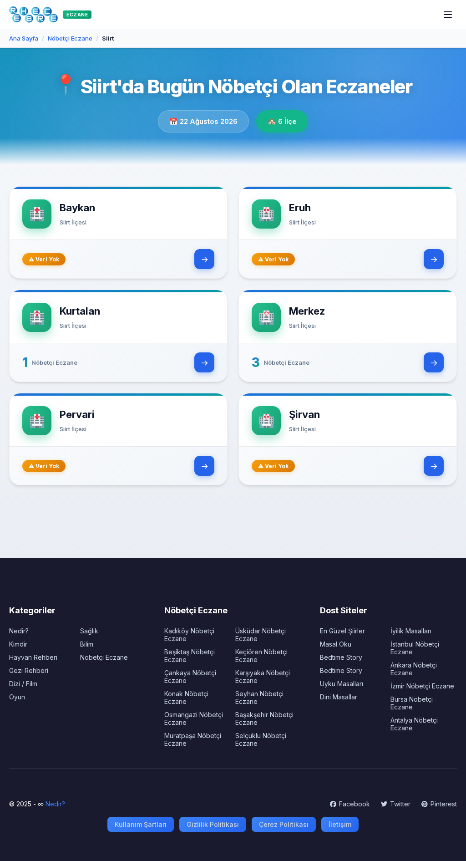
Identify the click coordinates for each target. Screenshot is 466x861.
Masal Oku (335, 644)
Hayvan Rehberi (33, 657)
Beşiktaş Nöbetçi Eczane (189, 655)
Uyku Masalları (341, 684)
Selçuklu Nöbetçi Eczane (260, 739)
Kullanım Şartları (141, 824)
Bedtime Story (341, 657)
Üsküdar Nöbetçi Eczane (260, 634)
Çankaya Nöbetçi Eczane (190, 676)
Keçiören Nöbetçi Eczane (261, 655)
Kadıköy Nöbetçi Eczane (189, 634)
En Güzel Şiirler (342, 631)
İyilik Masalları (410, 631)
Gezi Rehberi (28, 670)
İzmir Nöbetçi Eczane (422, 686)
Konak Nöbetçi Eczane (186, 697)
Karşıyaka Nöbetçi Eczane (262, 676)
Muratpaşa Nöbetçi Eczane (192, 739)
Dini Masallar (338, 697)
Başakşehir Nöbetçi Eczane (264, 718)
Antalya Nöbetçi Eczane (414, 724)
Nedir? (19, 631)
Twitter (400, 804)
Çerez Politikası (284, 824)
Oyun (17, 697)
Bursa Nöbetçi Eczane (411, 703)
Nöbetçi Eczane (104, 657)
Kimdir (18, 644)
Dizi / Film (23, 684)
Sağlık (89, 631)
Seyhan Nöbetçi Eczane (259, 697)
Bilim (86, 644)
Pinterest (444, 804)
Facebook (354, 804)
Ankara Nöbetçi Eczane (413, 669)
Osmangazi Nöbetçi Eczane (193, 718)
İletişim (340, 824)
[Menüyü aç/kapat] (448, 14)
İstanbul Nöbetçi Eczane (414, 648)
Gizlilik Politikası (213, 824)
